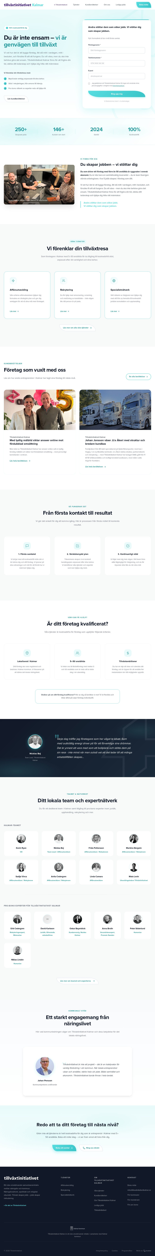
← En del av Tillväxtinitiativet (15, 1205)
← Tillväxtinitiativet (60, 5)
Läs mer (13, 311)
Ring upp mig (116, 94)
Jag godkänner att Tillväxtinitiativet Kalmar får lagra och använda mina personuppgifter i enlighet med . (115, 84)
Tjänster (76, 5)
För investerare (134, 1200)
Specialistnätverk (67, 1195)
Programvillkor (127, 1251)
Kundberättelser (91, 5)
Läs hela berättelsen (18, 461)
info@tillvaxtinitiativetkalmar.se (139, 1190)
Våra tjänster (99, 1191)
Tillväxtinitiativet (100, 1210)
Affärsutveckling (67, 1185)
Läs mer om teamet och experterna (75, 981)
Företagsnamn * (94, 45)
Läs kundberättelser (16, 99)
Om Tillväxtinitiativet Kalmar (105, 1200)
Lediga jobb (121, 5)
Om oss (107, 5)
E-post (90, 71)
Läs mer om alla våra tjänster (76, 328)
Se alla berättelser (137, 376)
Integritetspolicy (102, 1251)
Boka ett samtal (63, 1148)
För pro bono (133, 1205)
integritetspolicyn (118, 86)
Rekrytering (65, 1190)
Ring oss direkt (92, 1148)
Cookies (115, 1251)
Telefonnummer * (95, 58)
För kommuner (133, 1195)
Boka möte (143, 5)
